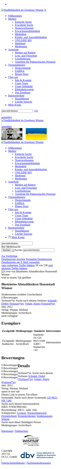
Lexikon (21, 413)
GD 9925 (52, 397)
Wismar (5, 419)
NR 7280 (6, 400)
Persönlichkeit (8, 416)
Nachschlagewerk (36, 413)
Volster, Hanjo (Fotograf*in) (40, 303)
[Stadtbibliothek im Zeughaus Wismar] (22, 10)
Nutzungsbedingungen (39, 462)
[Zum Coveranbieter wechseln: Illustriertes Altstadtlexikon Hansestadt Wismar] (30, 274)
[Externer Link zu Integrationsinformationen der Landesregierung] (36, 139)
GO (36, 110)
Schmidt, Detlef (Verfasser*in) (31, 378)
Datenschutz (21, 431)
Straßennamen (44, 416)
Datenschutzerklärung (13, 462)
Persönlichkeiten (26, 416)
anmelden (6, 117)
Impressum (7, 431)
